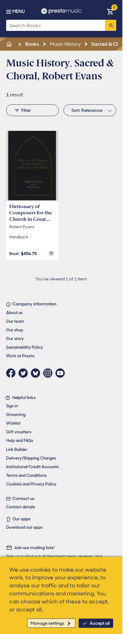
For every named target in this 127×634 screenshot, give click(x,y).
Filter (26, 110)
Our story (15, 338)
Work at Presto (20, 356)
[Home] (9, 44)
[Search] (110, 25)
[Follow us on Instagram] (49, 373)
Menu (18, 11)
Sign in (12, 406)
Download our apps (24, 527)
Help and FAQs (19, 440)
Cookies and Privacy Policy (31, 484)
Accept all (100, 623)
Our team (15, 321)
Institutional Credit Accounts (32, 466)
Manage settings (47, 623)
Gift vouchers (18, 432)
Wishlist (13, 423)
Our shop (14, 330)
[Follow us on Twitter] (24, 373)
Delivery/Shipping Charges (31, 458)
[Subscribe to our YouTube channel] (61, 373)
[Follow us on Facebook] (12, 373)
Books (31, 44)
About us (14, 312)
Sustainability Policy (24, 347)
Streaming (16, 414)
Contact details (20, 507)
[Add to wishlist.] (51, 253)
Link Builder (16, 449)
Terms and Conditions (26, 475)
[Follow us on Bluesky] (37, 373)
